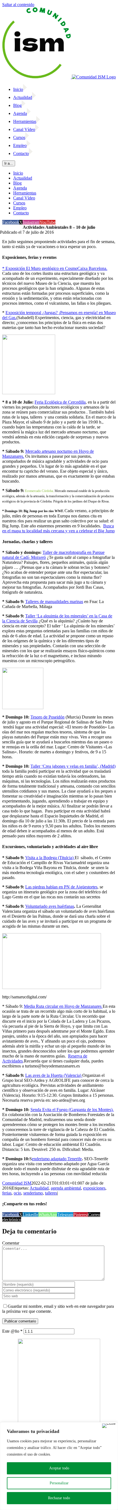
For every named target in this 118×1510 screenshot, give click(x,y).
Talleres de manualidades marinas (54, 601)
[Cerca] (109, 1426)
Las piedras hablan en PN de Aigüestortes (61, 887)
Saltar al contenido (18, 4)
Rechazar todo (59, 1498)
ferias (7, 1193)
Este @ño (12, 1331)
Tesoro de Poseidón (47, 717)
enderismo (41, 1158)
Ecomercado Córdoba (39, 491)
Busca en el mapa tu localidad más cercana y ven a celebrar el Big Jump (58, 528)
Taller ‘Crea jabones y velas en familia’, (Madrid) (73, 766)
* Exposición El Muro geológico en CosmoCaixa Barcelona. (54, 268)
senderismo (33, 1193)
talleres (51, 1193)
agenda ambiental (66, 1188)
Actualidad (39, 1188)
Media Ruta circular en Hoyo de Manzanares (63, 1006)
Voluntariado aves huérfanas (49, 906)
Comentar (10, 1243)
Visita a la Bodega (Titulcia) (50, 857)
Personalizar (59, 1483)
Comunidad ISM (16, 1183)
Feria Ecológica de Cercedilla (60, 402)
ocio (17, 1193)
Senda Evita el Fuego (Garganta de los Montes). (72, 1109)
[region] (59, 1466)
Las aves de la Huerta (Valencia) (53, 1075)
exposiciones (94, 1188)
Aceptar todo (59, 1468)
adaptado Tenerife (66, 1158)
